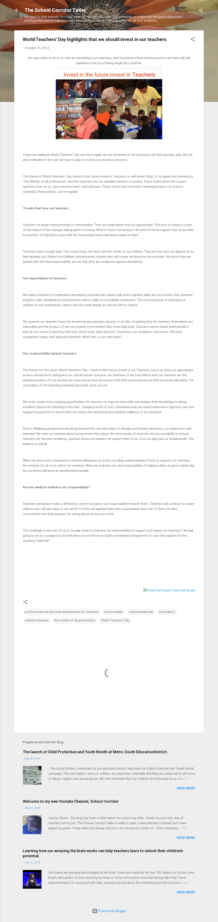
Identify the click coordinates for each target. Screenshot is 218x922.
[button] (192, 40)
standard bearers (37, 620)
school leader (113, 612)
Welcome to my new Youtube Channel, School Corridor (71, 801)
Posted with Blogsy (183, 590)
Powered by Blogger (111, 911)
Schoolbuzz (167, 612)
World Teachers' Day (115, 620)
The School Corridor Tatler (55, 10)
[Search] (201, 11)
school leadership (141, 612)
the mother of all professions (74, 620)
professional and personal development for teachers (62, 612)
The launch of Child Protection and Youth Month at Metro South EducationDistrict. (95, 752)
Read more (186, 788)
